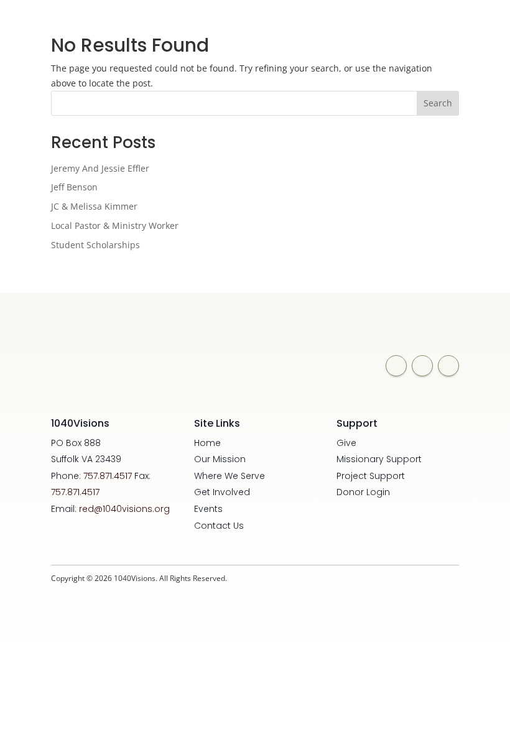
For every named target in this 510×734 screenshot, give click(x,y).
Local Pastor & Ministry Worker (114, 225)
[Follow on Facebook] (396, 365)
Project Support (370, 476)
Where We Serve (229, 476)
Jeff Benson (74, 187)
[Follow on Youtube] (448, 365)
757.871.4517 (107, 476)
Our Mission (220, 459)
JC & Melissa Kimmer (94, 206)
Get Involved (222, 492)
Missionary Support (379, 459)
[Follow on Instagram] (422, 365)
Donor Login (363, 492)
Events (208, 509)
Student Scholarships (95, 245)
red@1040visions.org (124, 509)
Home (207, 443)
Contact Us (219, 525)
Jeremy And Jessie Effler (100, 168)
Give (346, 443)
